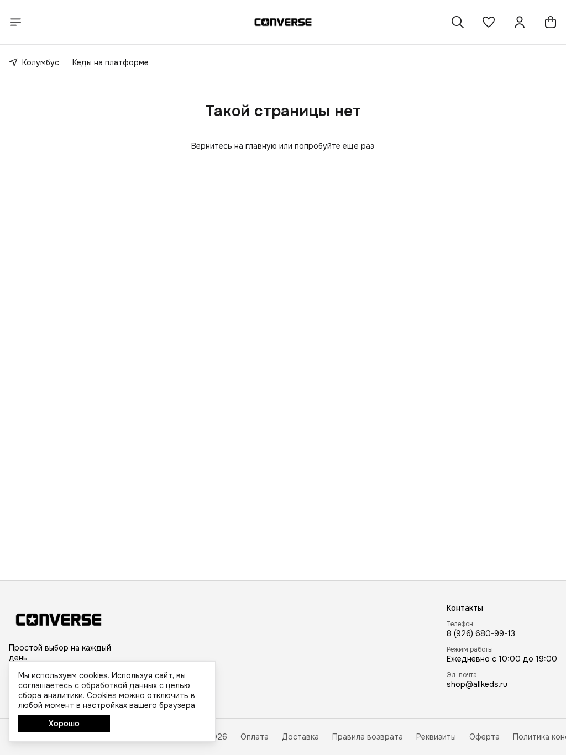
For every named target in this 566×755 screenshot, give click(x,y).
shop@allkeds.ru (477, 684)
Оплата (254, 737)
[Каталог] (15, 22)
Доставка (300, 737)
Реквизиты (436, 737)
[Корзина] (550, 22)
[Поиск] (457, 22)
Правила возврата (367, 737)
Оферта (484, 737)
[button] (488, 22)
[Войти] (519, 22)
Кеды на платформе (110, 62)
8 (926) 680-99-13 (481, 633)
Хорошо (64, 723)
